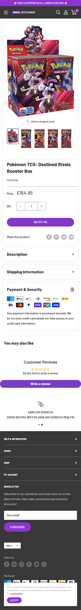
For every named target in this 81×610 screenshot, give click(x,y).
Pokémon (12, 180)
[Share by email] (71, 237)
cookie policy (16, 593)
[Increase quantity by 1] (42, 206)
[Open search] (58, 12)
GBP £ (9, 545)
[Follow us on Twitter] (14, 564)
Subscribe (17, 527)
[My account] (66, 12)
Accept (14, 600)
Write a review (40, 384)
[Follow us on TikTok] (44, 564)
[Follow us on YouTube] (36, 564)
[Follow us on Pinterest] (29, 564)
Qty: (9, 206)
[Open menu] (6, 12)
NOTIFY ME (40, 222)
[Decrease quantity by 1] (21, 206)
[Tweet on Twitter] (64, 237)
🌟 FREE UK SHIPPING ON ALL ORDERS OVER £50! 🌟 (40, 3)
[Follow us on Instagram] (21, 564)
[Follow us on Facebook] (6, 564)
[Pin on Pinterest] (56, 237)
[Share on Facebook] (49, 237)
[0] (73, 12)
